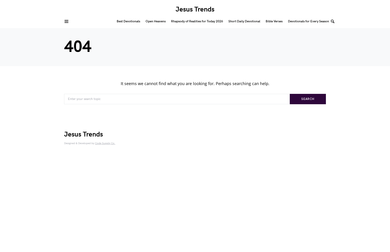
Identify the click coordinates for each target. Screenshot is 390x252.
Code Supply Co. (105, 143)
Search (307, 99)
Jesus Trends (195, 9)
